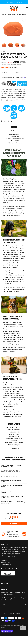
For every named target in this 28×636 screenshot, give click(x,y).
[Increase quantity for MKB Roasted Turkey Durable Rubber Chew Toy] (7, 72)
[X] (5, 121)
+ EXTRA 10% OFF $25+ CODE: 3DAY (14, 2)
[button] (5, 67)
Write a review (14, 523)
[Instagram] (6, 568)
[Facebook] (2, 121)
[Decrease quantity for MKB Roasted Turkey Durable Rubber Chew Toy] (2, 72)
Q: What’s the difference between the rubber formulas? (12, 471)
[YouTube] (10, 569)
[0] (26, 8)
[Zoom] (23, 19)
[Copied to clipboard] (11, 121)
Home (2, 14)
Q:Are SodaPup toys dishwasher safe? (12, 486)
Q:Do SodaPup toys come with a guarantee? (12, 497)
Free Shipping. (4, 64)
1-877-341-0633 (5, 562)
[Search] (23, 8)
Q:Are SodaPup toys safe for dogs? (11, 480)
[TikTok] (17, 568)
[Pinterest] (8, 121)
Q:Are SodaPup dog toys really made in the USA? (11, 466)
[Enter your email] (25, 604)
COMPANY (5, 583)
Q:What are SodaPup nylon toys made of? (12, 491)
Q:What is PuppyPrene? (9, 476)
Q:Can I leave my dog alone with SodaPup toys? (12, 502)
